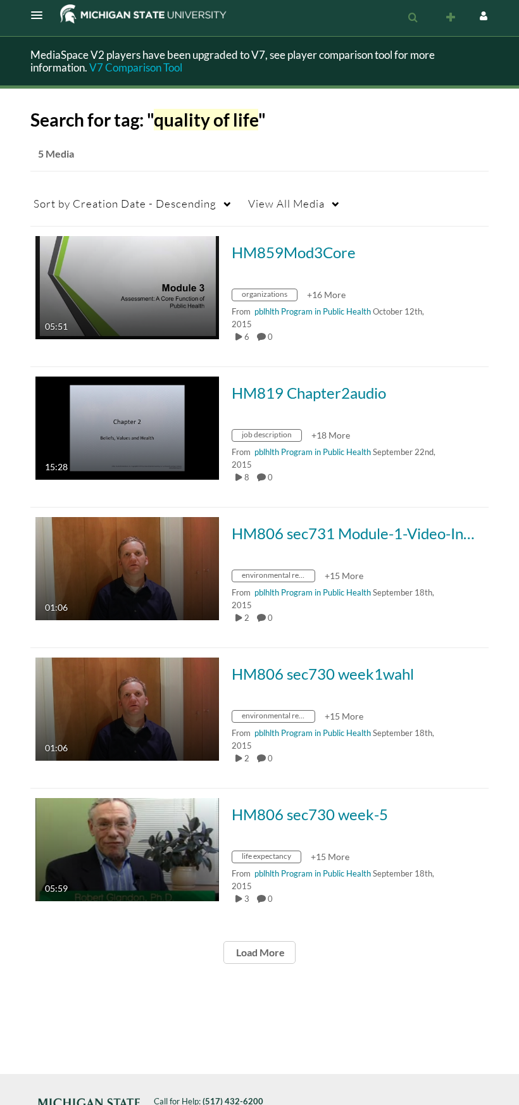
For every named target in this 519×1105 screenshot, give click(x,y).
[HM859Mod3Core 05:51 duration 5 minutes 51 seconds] (127, 286)
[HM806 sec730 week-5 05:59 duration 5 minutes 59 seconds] (127, 848)
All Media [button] (286, 203)
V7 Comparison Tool (135, 67)
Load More (259, 952)
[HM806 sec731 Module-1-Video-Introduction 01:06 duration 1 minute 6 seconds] (127, 567)
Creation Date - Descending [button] (125, 203)
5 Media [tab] (56, 153)
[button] (40, 15)
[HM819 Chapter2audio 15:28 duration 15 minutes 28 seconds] (127, 426)
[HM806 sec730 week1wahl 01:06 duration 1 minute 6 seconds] (127, 707)
